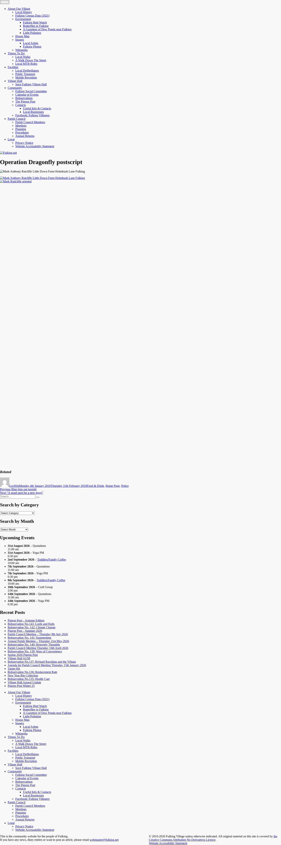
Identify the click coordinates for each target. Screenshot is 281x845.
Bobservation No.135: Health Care (29, 679)
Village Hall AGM (19, 658)
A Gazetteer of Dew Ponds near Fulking (47, 29)
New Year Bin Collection (23, 675)
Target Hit (14, 668)
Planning (20, 129)
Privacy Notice (24, 142)
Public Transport (25, 74)
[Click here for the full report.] (42, 178)
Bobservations (23, 98)
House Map (22, 36)
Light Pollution (32, 32)
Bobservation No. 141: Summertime (29, 637)
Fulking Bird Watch (35, 22)
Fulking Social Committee (31, 91)
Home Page (113, 485)
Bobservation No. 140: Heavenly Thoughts (34, 644)
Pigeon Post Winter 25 (21, 685)
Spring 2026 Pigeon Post (23, 654)
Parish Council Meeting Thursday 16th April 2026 (38, 648)
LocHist (14, 485)
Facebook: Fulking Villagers (32, 115)
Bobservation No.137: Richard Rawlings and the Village (42, 661)
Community (15, 87)
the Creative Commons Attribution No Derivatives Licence (213, 838)
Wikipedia (21, 50)
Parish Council (16, 118)
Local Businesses (33, 111)
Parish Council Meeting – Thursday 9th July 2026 (38, 634)
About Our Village (19, 8)
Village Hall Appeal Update (24, 682)
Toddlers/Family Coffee (51, 559)
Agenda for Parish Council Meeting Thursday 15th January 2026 (47, 665)
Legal (11, 139)
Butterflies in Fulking (36, 26)
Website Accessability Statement (34, 146)
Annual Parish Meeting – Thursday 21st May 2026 (38, 641)
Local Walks (22, 56)
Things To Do (16, 53)
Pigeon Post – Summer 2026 (25, 630)
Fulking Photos (32, 46)
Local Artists (30, 43)
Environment (23, 19)
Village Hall (15, 81)
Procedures (22, 132)
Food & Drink (95, 485)
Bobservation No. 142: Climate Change (31, 627)
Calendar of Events (26, 94)
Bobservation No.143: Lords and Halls (31, 624)
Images (19, 39)
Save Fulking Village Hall (31, 84)
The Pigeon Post (25, 101)
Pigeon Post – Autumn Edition (26, 620)
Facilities (13, 67)
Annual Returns (24, 136)
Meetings (20, 125)
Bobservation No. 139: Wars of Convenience (35, 651)
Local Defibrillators (27, 70)
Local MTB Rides (26, 63)
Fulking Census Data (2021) (32, 15)
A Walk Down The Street (30, 60)
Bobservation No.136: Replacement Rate (32, 672)
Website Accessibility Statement (168, 843)
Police (125, 485)
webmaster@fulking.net (104, 839)
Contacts (20, 105)
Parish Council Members (30, 122)
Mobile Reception (26, 77)
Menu (5, 2)
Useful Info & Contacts (37, 108)
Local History (23, 12)
